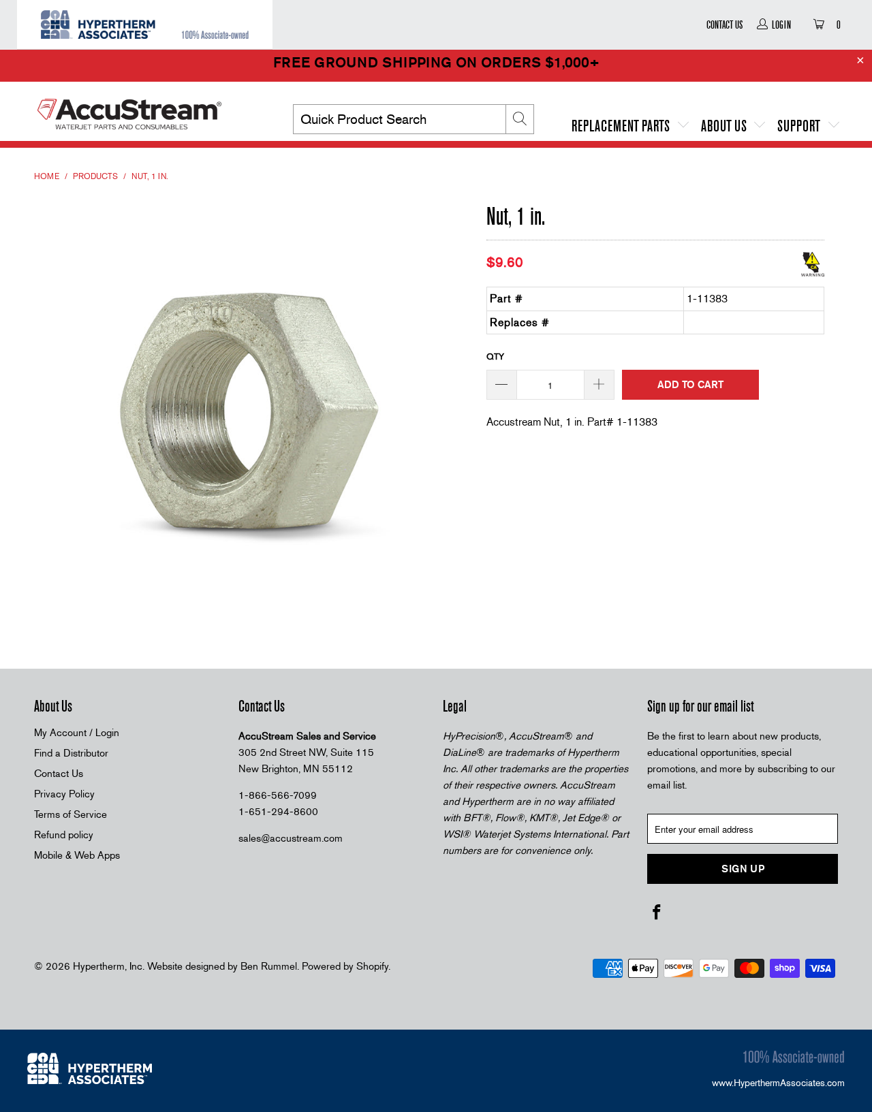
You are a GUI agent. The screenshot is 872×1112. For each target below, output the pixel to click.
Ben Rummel (268, 966)
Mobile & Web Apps (77, 855)
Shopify (372, 966)
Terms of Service (70, 814)
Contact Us (724, 24)
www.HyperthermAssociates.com (778, 1083)
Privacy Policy (64, 794)
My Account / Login (76, 733)
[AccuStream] (149, 109)
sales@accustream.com (290, 838)
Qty (495, 356)
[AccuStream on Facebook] (657, 913)
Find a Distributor (71, 753)
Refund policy (63, 835)
